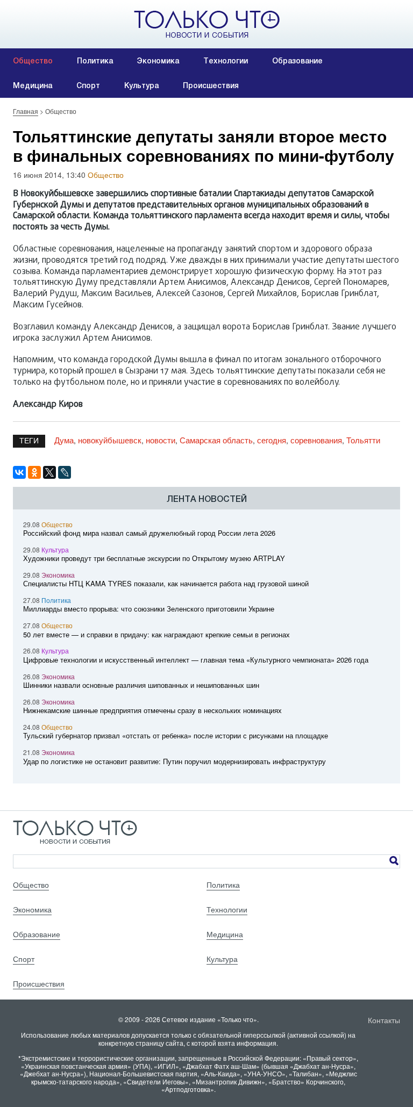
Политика (95, 60)
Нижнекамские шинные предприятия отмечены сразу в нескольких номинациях (152, 710)
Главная (25, 111)
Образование (297, 60)
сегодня (271, 439)
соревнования (316, 439)
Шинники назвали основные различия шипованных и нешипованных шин (141, 685)
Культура (141, 85)
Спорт (88, 85)
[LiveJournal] (64, 472)
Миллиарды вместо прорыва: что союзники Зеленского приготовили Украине (148, 608)
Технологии (225, 60)
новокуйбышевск (109, 439)
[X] (49, 472)
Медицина (32, 85)
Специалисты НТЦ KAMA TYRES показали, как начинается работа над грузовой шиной (166, 583)
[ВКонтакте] (19, 472)
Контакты (384, 1020)
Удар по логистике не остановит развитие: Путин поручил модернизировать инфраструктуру (174, 761)
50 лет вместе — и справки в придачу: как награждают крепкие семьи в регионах (156, 634)
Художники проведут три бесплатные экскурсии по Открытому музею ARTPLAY (154, 558)
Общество (33, 60)
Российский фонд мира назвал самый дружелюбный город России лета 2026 (149, 533)
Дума (64, 439)
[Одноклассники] (34, 472)
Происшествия (211, 85)
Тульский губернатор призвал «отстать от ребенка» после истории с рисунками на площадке (175, 735)
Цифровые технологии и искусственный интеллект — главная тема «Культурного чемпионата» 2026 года (195, 660)
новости (160, 439)
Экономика (158, 60)
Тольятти (363, 439)
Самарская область (216, 439)
